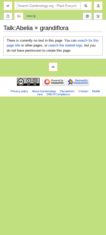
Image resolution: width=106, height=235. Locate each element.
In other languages (87, 17)
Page (8, 17)
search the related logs (65, 45)
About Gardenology (44, 91)
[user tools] (98, 5)
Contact (83, 91)
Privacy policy (19, 91)
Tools (98, 17)
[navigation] (7, 5)
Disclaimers (67, 91)
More (29, 15)
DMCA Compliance (58, 94)
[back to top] (53, 66)
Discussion (18, 17)
